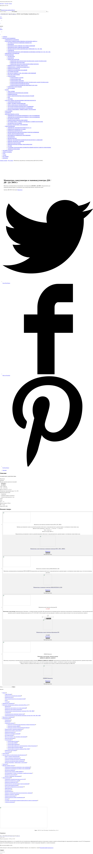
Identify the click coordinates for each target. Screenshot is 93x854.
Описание (5, 470)
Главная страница (3, 160)
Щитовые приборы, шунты (12, 114)
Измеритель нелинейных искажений (17, 70)
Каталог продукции (9, 38)
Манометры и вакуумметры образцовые (18, 47)
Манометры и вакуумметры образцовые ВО (48, 607)
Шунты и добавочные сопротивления (18, 124)
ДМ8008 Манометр (48, 654)
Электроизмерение (10, 126)
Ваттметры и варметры (13, 118)
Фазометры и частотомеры (15, 123)
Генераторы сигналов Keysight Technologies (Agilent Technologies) (28, 61)
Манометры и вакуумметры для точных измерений (21, 45)
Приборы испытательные (14, 142)
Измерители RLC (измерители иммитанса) (19, 67)
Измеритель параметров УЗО (15, 130)
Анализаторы (11, 56)
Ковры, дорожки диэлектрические (17, 103)
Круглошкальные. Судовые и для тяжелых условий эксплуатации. (25, 121)
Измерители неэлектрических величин (18, 92)
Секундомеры (8, 111)
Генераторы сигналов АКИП (17, 62)
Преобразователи (12, 138)
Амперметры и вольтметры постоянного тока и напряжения (24, 117)
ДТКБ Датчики (11, 91)
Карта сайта (2, 3)
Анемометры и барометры (12, 39)
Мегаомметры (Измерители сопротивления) (19, 135)
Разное (7, 89)
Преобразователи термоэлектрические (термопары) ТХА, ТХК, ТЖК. (25, 48)
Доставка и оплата (8, 150)
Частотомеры (11, 88)
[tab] (48, 470)
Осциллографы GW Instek (16, 77)
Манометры (11, 44)
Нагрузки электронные (14, 74)
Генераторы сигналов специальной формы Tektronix (24, 64)
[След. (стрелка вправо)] (1, 853)
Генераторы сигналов (13, 59)
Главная (5, 36)
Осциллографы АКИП (15, 79)
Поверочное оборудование (15, 86)
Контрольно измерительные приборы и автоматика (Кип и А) (21, 41)
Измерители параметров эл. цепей (17, 129)
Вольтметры (11, 57)
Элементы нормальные (14, 148)
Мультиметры (11, 136)
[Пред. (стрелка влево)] (0, 853)
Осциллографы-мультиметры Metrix (19, 83)
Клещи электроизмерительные (16, 133)
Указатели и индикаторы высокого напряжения (20, 106)
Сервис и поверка (7, 152)
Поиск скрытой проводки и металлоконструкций (21, 95)
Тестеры (10, 145)
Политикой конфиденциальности (46, 847)
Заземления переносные (14, 101)
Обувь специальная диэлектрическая (18, 104)
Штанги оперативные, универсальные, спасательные (22, 109)
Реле (9, 97)
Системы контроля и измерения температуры (20, 42)
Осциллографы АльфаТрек (17, 80)
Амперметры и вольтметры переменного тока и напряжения (24, 115)
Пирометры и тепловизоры (12, 53)
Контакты (5, 158)
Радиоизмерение (9, 54)
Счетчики (10, 98)
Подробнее (47, 552)
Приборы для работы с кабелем (16, 141)
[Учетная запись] (0, 22)
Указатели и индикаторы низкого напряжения (20, 108)
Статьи (4, 155)
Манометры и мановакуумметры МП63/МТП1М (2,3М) (47, 568)
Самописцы (11, 50)
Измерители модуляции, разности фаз (18, 65)
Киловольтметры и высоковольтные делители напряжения (23, 132)
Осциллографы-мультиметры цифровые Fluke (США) (23, 85)
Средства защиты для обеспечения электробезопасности (20, 100)
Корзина (10, 3)
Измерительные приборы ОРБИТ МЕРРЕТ (18, 120)
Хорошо (2, 850)
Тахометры (8, 112)
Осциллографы (11, 76)
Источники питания (13, 71)
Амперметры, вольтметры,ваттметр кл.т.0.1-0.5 (19, 127)
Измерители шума (12, 94)
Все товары (6, 3)
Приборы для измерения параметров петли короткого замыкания (25, 139)
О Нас (4, 153)
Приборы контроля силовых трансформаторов (20, 144)
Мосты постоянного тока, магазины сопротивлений (22, 73)
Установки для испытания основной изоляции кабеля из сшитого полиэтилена (29, 147)
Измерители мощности (14, 68)
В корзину (49, 618)
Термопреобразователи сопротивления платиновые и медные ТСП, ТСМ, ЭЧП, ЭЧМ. (29, 51)
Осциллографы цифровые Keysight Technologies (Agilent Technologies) (29, 82)
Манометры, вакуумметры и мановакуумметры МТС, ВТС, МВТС (48, 524)
